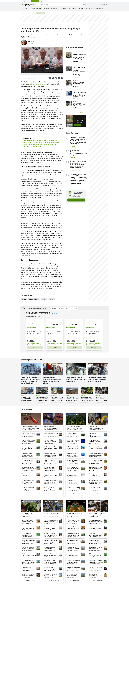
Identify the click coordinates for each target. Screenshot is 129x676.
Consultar (34, 347)
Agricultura (56, 8)
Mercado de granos (37, 8)
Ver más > (81, 112)
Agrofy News (24, 24)
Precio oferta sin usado (33, 343)
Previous (22, 335)
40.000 (92, 341)
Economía (74, 8)
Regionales (92, 8)
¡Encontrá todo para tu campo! (38, 308)
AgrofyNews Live (82, 8)
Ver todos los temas (30, 494)
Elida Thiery (31, 41)
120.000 (53, 341)
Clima (68, 8)
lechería (52, 299)
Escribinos (77, 125)
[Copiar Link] (62, 78)
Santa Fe (44, 299)
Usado (28, 330)
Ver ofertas (54, 313)
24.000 (72, 341)
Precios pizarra (48, 8)
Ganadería (63, 8)
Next (106, 335)
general (24, 299)
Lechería (30, 24)
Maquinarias (99, 8)
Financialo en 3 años (52, 344)
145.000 (33, 341)
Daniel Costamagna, (36, 84)
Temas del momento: (28, 13)
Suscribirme (76, 200)
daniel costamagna (33, 299)
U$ (28, 341)
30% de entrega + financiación (34, 344)
